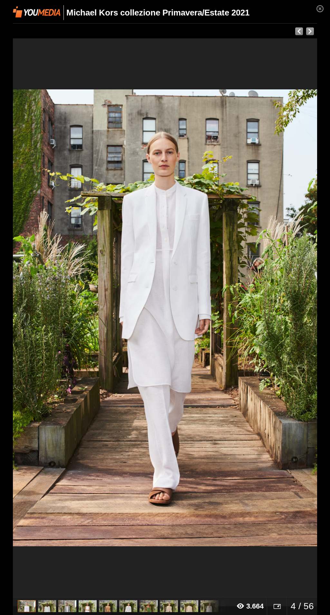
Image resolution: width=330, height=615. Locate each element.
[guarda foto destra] (195, 317)
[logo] (36, 11)
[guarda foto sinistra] (43, 317)
